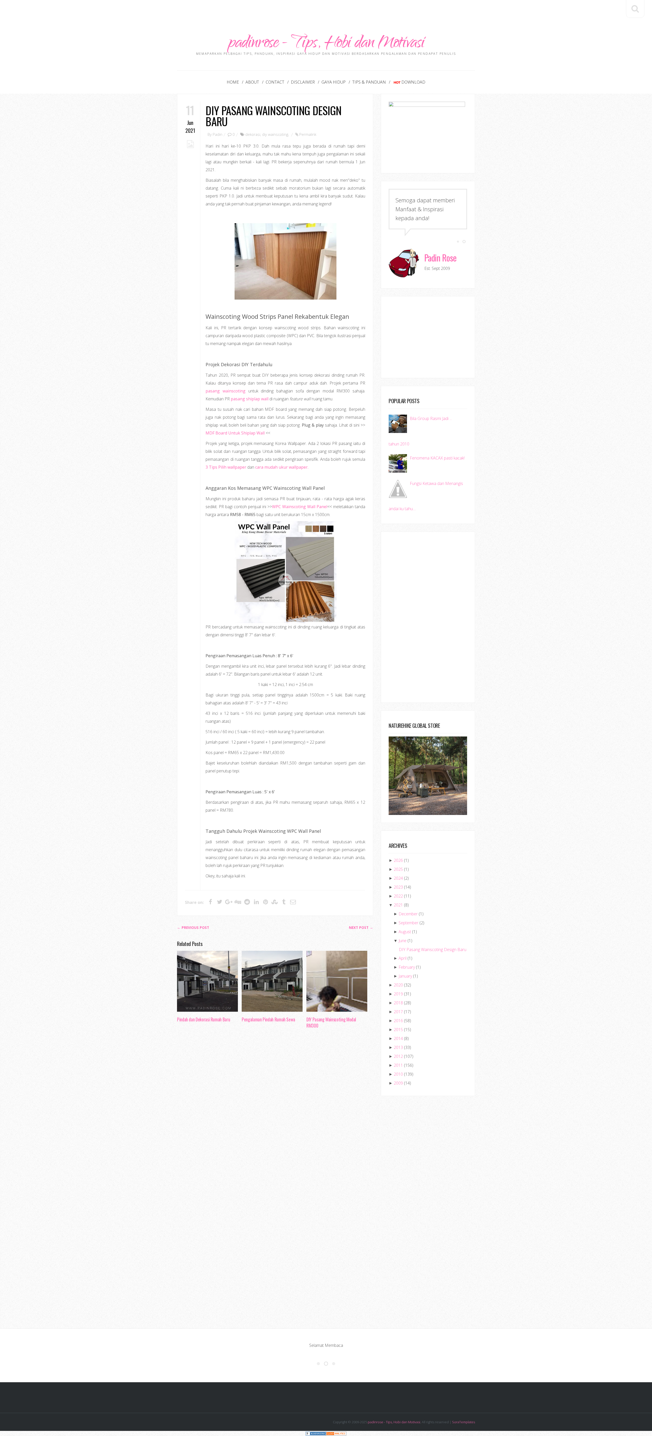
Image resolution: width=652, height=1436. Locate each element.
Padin (217, 134)
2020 (398, 985)
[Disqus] (275, 1111)
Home (233, 82)
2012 (398, 1056)
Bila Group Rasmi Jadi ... (431, 418)
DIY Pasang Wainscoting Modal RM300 (331, 1022)
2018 (398, 1003)
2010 (398, 1074)
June (402, 940)
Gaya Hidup (333, 82)
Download (413, 82)
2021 (398, 905)
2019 (398, 994)
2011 (398, 1065)
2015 (398, 1029)
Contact (275, 82)
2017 (398, 1012)
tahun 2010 (399, 444)
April (402, 958)
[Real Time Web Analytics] (336, 1433)
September (408, 923)
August (405, 931)
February (407, 967)
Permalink (307, 134)
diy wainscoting (275, 134)
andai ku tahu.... (402, 508)
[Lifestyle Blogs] (316, 1433)
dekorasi (252, 134)
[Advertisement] (326, 11)
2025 (398, 869)
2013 (398, 1047)
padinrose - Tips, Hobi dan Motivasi (326, 44)
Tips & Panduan (369, 82)
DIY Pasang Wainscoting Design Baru (273, 115)
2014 (398, 1038)
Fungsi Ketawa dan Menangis (436, 483)
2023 (398, 887)
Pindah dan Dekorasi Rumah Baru (203, 1019)
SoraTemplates (463, 1422)
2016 (398, 1020)
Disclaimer (303, 82)
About (252, 82)
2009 (398, 1083)
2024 (398, 878)
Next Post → (361, 927)
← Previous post (193, 927)
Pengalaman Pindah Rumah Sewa (268, 1019)
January (405, 976)
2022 (398, 896)
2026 (398, 860)
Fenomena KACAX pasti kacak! (437, 458)
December (408, 914)
